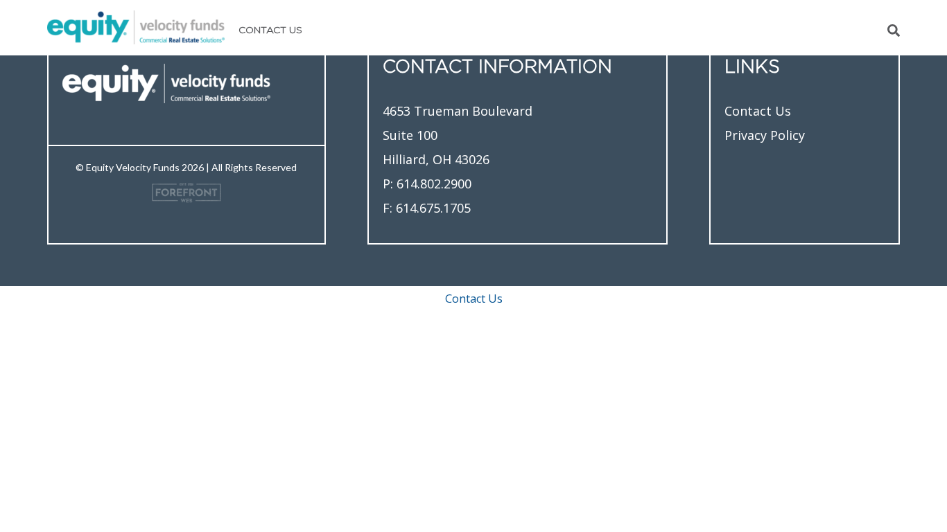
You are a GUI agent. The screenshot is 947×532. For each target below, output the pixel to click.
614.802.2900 (434, 183)
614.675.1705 (433, 208)
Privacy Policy (764, 135)
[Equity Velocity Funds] (136, 25)
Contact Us (270, 30)
